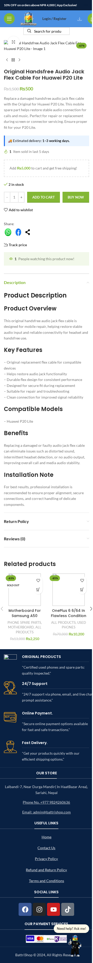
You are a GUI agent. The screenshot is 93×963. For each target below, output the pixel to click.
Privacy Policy (46, 858)
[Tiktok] (67, 909)
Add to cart (43, 197)
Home (46, 837)
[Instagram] (39, 909)
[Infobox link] (46, 665)
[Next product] (19, 60)
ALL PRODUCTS (63, 622)
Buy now (76, 197)
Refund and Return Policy (46, 870)
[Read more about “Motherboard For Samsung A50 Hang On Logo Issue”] (38, 589)
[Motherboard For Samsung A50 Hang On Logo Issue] (24, 589)
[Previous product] (7, 60)
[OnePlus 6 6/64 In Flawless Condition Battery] (68, 589)
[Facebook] (25, 909)
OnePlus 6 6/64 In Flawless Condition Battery (68, 615)
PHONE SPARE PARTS (24, 622)
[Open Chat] (75, 945)
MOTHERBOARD (21, 627)
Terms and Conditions (46, 881)
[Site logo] (28, 18)
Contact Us (46, 848)
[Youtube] (53, 909)
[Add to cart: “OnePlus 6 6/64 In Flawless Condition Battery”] (82, 589)
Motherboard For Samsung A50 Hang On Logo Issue (25, 618)
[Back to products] (13, 60)
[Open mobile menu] (9, 18)
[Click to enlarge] (13, 42)
